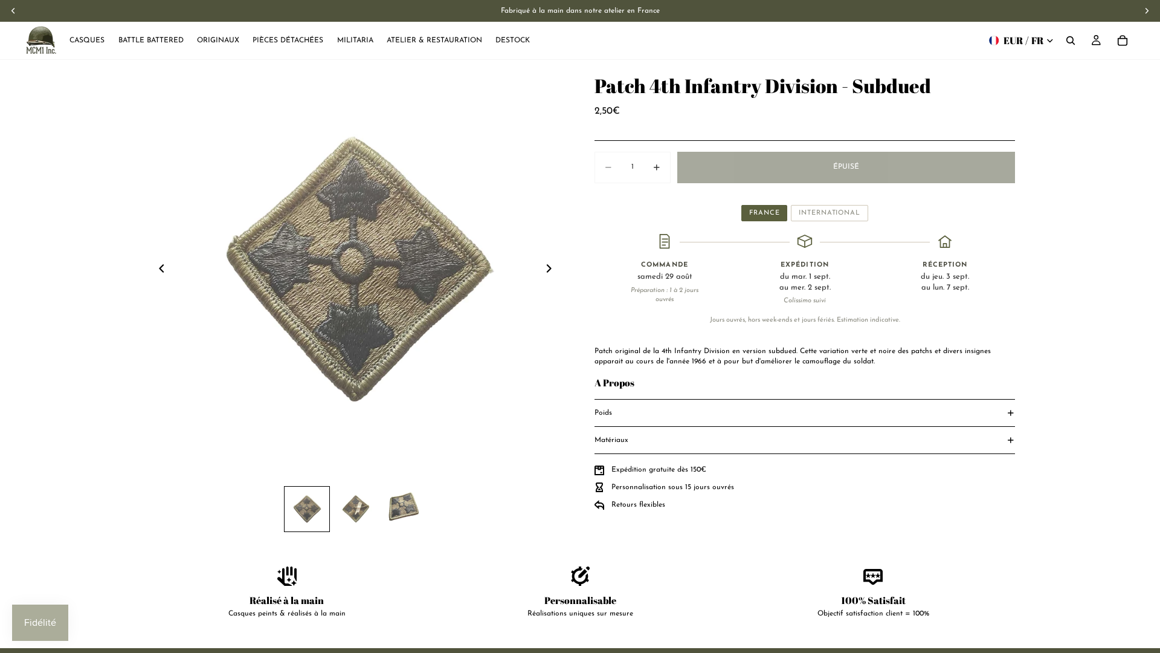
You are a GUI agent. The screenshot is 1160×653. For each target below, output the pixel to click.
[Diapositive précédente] (158, 270)
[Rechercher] (1070, 40)
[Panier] (1122, 40)
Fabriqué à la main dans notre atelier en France (580, 11)
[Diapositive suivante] (552, 270)
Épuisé (846, 167)
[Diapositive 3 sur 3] (403, 509)
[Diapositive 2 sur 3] (355, 509)
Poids (603, 413)
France (764, 213)
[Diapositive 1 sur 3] (307, 509)
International (829, 213)
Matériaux (611, 440)
